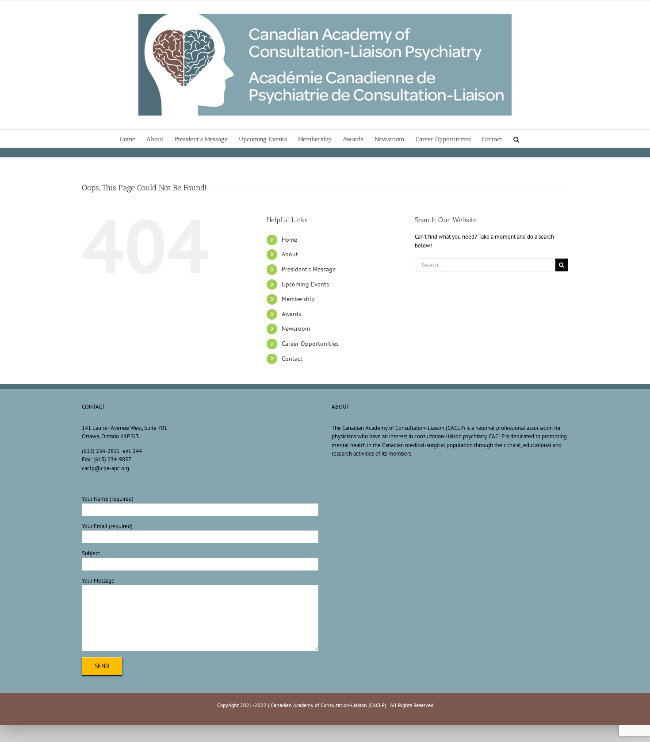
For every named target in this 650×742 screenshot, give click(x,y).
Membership (298, 299)
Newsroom (296, 328)
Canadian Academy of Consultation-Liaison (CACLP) (328, 705)
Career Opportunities (310, 344)
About (290, 254)
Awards (291, 314)
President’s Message (309, 269)
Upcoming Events (305, 284)
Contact (292, 359)
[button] (516, 138)
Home (289, 239)
